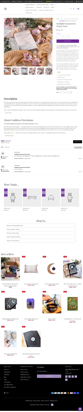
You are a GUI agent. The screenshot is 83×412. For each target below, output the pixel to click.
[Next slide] (51, 42)
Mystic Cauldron (52, 319)
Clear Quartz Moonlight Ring (10, 354)
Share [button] (29, 158)
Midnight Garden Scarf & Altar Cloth (10, 319)
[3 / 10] (24, 71)
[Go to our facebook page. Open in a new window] (66, 376)
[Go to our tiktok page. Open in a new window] (72, 376)
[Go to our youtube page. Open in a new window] (76, 376)
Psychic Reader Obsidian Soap (31, 319)
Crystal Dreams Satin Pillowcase (31, 284)
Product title (7, 208)
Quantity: (58, 33)
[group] (7, 141)
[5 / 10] (40, 71)
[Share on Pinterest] (71, 92)
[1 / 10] (7, 71)
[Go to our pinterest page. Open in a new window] (66, 379)
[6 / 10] (48, 71)
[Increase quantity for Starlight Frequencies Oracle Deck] (68, 36)
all (61, 18)
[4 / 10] (32, 71)
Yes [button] (24, 158)
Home (57, 18)
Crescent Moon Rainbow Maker (52, 284)
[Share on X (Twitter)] (67, 92)
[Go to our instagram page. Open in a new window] (69, 376)
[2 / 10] (15, 71)
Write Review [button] (77, 141)
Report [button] (26, 158)
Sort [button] (2, 147)
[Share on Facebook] (64, 92)
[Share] (61, 92)
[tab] (78, 147)
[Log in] (73, 8)
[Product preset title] (13, 197)
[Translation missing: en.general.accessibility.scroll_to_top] (52, 404)
